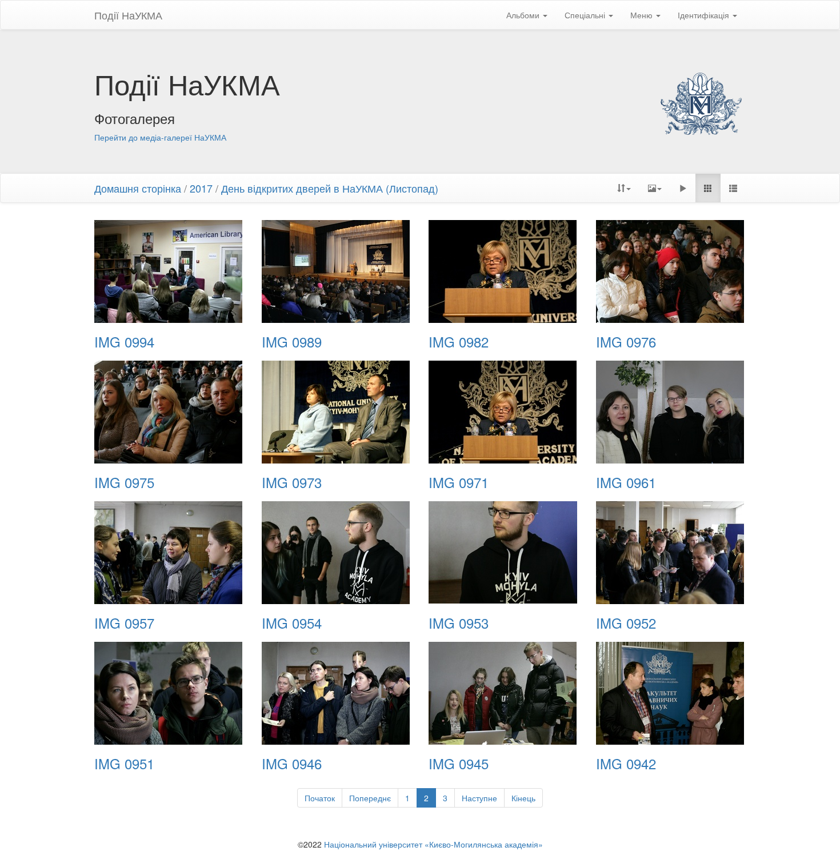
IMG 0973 (292, 482)
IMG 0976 (626, 341)
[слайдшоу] (682, 188)
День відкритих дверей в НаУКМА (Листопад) (329, 188)
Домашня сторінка (137, 188)
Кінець (523, 798)
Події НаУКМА (128, 14)
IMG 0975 (124, 482)
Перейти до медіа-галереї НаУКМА (160, 137)
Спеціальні (586, 15)
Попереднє (370, 798)
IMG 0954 (292, 623)
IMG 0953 (459, 623)
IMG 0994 (124, 341)
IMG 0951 (124, 763)
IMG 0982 (459, 341)
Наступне (479, 798)
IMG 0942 (626, 763)
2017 (201, 188)
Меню (642, 15)
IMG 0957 (124, 623)
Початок (320, 798)
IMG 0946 (292, 763)
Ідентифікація (704, 15)
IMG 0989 (292, 341)
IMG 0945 (459, 763)
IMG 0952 (626, 623)
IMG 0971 (459, 482)
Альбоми (524, 15)
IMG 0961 (626, 482)
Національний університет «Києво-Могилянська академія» (433, 844)
